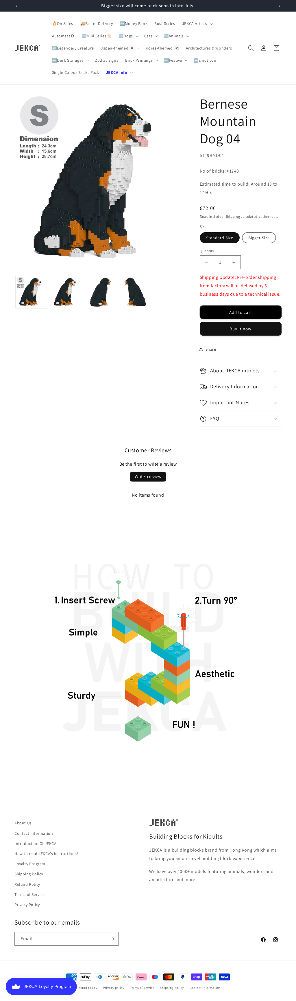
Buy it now (240, 329)
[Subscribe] (112, 939)
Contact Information (33, 833)
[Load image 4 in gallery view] (136, 292)
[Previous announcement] (16, 5)
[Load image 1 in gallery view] (32, 292)
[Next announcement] (279, 5)
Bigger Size (259, 237)
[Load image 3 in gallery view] (101, 292)
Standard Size (219, 237)
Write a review (148, 476)
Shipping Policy (28, 873)
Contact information (205, 988)
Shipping (232, 216)
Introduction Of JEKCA (35, 843)
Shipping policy (172, 988)
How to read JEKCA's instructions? (46, 853)
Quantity (207, 250)
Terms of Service (29, 894)
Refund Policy (27, 884)
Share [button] (211, 349)
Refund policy (87, 988)
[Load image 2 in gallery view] (66, 292)
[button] (197, 23)
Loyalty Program (29, 863)
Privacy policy (113, 988)
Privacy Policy (27, 904)
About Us (23, 823)
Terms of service (142, 988)
